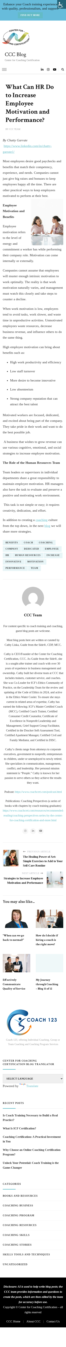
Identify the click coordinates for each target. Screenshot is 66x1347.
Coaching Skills (16, 1235)
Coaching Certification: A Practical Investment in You (32, 1139)
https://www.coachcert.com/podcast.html (38, 791)
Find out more (30, 15)
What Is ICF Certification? (19, 1128)
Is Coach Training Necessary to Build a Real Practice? (30, 1118)
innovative (13, 561)
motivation (35, 561)
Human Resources (28, 555)
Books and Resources (20, 1195)
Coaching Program (18, 1215)
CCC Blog (15, 54)
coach (28, 542)
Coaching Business (18, 1205)
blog (47, 526)
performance (15, 568)
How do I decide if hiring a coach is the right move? (47, 940)
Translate (32, 1086)
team (34, 568)
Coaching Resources (20, 1225)
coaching (41, 520)
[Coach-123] (33, 1022)
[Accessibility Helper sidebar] (61, 4)
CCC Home (13, 1321)
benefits (12, 542)
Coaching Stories (17, 1244)
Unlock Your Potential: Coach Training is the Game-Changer (31, 1165)
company (12, 549)
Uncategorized (15, 1264)
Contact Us (53, 1321)
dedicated (31, 549)
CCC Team (14, 129)
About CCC (33, 1321)
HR (7, 555)
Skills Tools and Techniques (26, 1254)
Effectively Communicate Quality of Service (14, 984)
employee (52, 549)
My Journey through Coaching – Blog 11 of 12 (47, 984)
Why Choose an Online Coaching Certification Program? (31, 1152)
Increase (53, 555)
